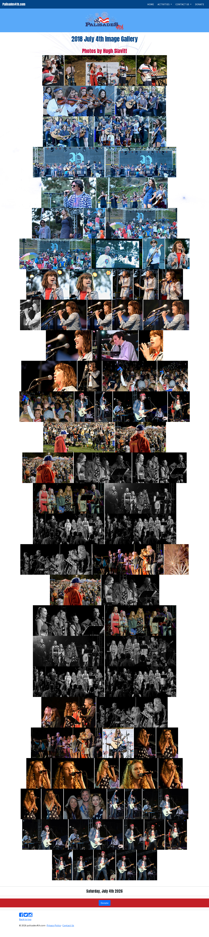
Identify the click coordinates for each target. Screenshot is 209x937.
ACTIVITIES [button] (164, 4)
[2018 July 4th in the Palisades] (53, 70)
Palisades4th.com (13, 4)
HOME (150, 4)
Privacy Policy (54, 925)
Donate (104, 902)
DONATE (199, 4)
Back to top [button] (25, 919)
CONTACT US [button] (182, 4)
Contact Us (68, 925)
